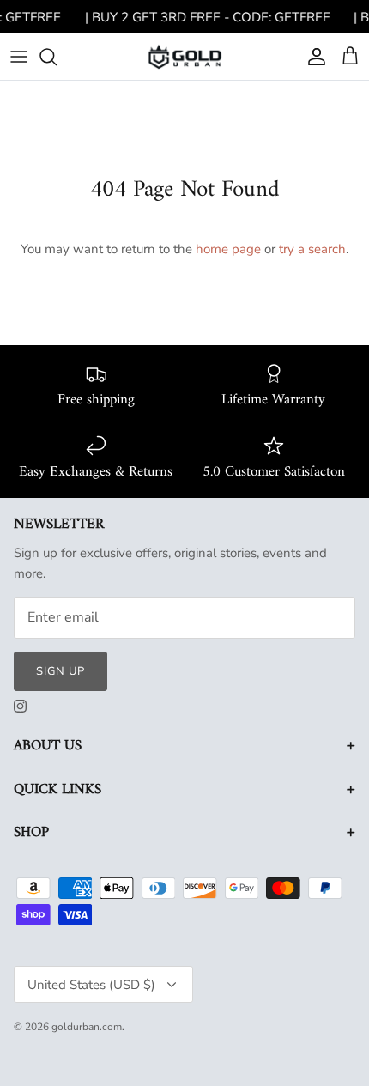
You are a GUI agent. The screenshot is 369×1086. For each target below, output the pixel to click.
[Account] (312, 57)
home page (228, 249)
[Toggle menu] (19, 57)
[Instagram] (20, 706)
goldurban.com (86, 1027)
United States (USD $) (91, 984)
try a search (312, 249)
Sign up (60, 671)
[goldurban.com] (185, 56)
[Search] (57, 57)
